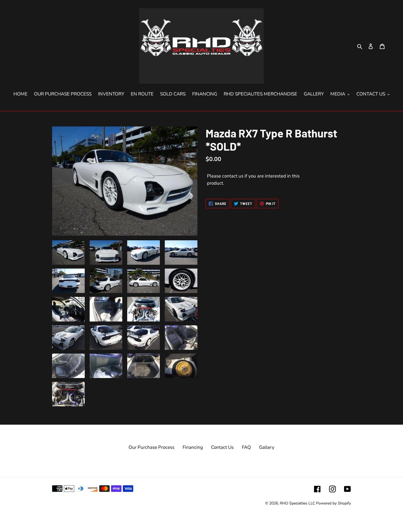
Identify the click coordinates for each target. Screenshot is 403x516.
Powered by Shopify (333, 503)
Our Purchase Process (151, 447)
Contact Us (222, 447)
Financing (193, 447)
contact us (232, 176)
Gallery (266, 447)
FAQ (246, 447)
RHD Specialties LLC (297, 503)
